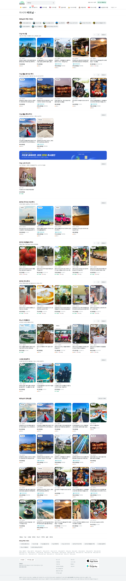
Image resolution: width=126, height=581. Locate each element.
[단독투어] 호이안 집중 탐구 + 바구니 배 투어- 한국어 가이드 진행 (45, 101)
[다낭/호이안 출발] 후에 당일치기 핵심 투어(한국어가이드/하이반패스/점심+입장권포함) (27, 141)
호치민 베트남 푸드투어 (37, 547)
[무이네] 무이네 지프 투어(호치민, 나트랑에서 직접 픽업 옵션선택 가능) (27, 229)
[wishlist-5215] (69, 39)
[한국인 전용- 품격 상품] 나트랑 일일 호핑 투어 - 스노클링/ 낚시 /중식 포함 (27, 386)
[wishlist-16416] (34, 364)
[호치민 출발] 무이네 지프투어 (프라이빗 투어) (63, 229)
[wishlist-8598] (105, 326)
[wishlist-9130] (34, 120)
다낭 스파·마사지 (66, 543)
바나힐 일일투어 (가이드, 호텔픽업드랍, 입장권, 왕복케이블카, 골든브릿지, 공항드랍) (45, 61)
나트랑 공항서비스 (25, 543)
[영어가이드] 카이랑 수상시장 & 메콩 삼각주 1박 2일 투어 (80, 269)
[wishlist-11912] (52, 501)
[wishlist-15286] (34, 501)
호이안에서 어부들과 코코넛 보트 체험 (80, 101)
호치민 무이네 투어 (77, 543)
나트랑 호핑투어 (101, 543)
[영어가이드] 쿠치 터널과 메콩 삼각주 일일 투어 (45, 269)
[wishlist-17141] (69, 207)
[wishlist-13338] (52, 120)
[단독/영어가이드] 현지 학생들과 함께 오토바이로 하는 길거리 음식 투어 (80, 308)
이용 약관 (58, 564)
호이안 (51, 537)
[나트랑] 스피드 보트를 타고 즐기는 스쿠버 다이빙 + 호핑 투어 (63, 386)
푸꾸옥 (43, 537)
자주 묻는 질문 (59, 573)
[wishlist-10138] (69, 364)
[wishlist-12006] (34, 79)
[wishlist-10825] (87, 248)
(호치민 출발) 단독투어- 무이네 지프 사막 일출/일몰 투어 (45, 229)
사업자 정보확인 (70, 577)
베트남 (21, 537)
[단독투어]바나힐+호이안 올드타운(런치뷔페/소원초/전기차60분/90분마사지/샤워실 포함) (80, 61)
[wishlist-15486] (105, 468)
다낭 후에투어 (55, 543)
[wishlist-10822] (105, 248)
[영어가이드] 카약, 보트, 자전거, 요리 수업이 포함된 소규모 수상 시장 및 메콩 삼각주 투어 (63, 269)
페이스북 (72, 559)
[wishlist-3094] (52, 326)
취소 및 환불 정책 (59, 568)
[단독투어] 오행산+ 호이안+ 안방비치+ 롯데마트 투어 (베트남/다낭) (27, 101)
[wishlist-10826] (69, 248)
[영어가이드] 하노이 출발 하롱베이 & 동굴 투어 (63, 347)
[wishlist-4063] (69, 326)
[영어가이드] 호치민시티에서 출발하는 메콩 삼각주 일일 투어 (27, 269)
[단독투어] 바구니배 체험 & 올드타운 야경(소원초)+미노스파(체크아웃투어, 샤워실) (27, 426)
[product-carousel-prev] (94, 34)
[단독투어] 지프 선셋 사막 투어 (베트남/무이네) (80, 229)
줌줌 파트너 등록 (92, 2)
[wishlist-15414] (34, 39)
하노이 (38, 537)
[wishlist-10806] (105, 39)
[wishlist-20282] (34, 326)
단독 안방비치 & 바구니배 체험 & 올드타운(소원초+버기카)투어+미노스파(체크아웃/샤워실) (98, 490)
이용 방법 (58, 561)
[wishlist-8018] (87, 501)
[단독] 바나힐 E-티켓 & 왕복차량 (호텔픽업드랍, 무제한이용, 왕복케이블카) (27, 61)
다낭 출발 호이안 (45, 543)
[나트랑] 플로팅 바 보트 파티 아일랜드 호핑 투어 (45, 386)
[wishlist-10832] (34, 287)
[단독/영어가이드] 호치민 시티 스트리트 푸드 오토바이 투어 (45, 308)
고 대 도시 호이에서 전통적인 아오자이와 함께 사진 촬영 (80, 522)
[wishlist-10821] (87, 287)
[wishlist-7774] (105, 501)
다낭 (25, 537)
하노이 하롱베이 (24, 547)
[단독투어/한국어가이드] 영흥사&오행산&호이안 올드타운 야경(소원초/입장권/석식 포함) (80, 457)
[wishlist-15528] (87, 39)
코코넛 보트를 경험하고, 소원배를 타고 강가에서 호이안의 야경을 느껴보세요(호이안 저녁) (98, 101)
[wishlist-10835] (34, 248)
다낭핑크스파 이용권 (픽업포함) (26, 189)
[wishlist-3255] (87, 326)
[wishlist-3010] (69, 79)
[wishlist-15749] (34, 168)
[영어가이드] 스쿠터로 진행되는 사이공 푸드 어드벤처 (27, 308)
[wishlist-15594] (87, 79)
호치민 (33, 537)
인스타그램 (73, 561)
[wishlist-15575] (105, 79)
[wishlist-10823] (69, 287)
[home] (22, 3)
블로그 (72, 564)
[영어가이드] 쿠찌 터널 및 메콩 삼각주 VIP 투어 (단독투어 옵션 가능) (98, 269)
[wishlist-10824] (52, 287)
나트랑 (29, 537)
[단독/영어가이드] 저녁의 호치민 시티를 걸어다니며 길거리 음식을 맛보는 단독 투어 (63, 308)
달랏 (47, 537)
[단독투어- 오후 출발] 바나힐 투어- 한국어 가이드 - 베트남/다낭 (63, 61)
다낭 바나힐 (35, 543)
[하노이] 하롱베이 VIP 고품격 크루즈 (45, 347)
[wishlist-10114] (52, 39)
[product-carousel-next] (98, 34)
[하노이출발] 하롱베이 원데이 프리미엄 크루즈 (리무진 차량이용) (27, 347)
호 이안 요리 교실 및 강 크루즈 (97, 522)
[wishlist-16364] (52, 207)
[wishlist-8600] (105, 287)
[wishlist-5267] (52, 79)
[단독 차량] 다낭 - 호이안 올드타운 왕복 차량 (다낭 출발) (62, 101)
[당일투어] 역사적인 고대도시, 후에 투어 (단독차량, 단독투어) (45, 141)
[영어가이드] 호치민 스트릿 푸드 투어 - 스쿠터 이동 (98, 308)
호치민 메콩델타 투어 (90, 543)
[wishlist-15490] (87, 436)
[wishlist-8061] (105, 404)
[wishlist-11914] (87, 207)
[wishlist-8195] (34, 207)
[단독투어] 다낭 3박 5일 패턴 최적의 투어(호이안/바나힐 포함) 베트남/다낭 (45, 522)
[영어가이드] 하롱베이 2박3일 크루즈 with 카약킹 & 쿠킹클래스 (80, 347)
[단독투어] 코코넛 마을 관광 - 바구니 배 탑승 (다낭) (27, 522)
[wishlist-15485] (34, 404)
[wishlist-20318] (52, 364)
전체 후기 (73, 566)
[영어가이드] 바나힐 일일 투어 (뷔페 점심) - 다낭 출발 (98, 61)
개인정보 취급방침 (59, 566)
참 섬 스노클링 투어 (94, 425)
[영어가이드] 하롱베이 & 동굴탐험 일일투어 (98, 347)
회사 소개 (58, 559)
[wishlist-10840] (52, 248)
